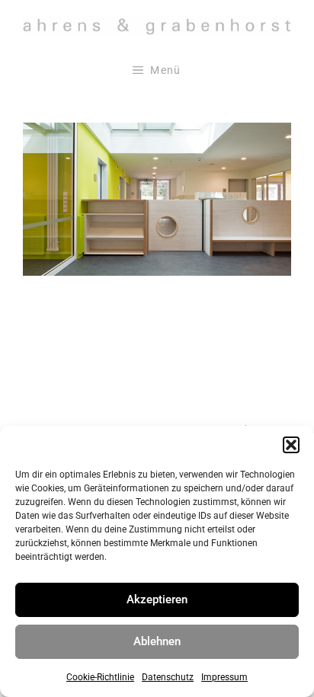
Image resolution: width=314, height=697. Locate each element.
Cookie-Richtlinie (100, 677)
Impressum (224, 677)
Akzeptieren (157, 599)
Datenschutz (168, 677)
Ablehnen (157, 641)
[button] (291, 444)
